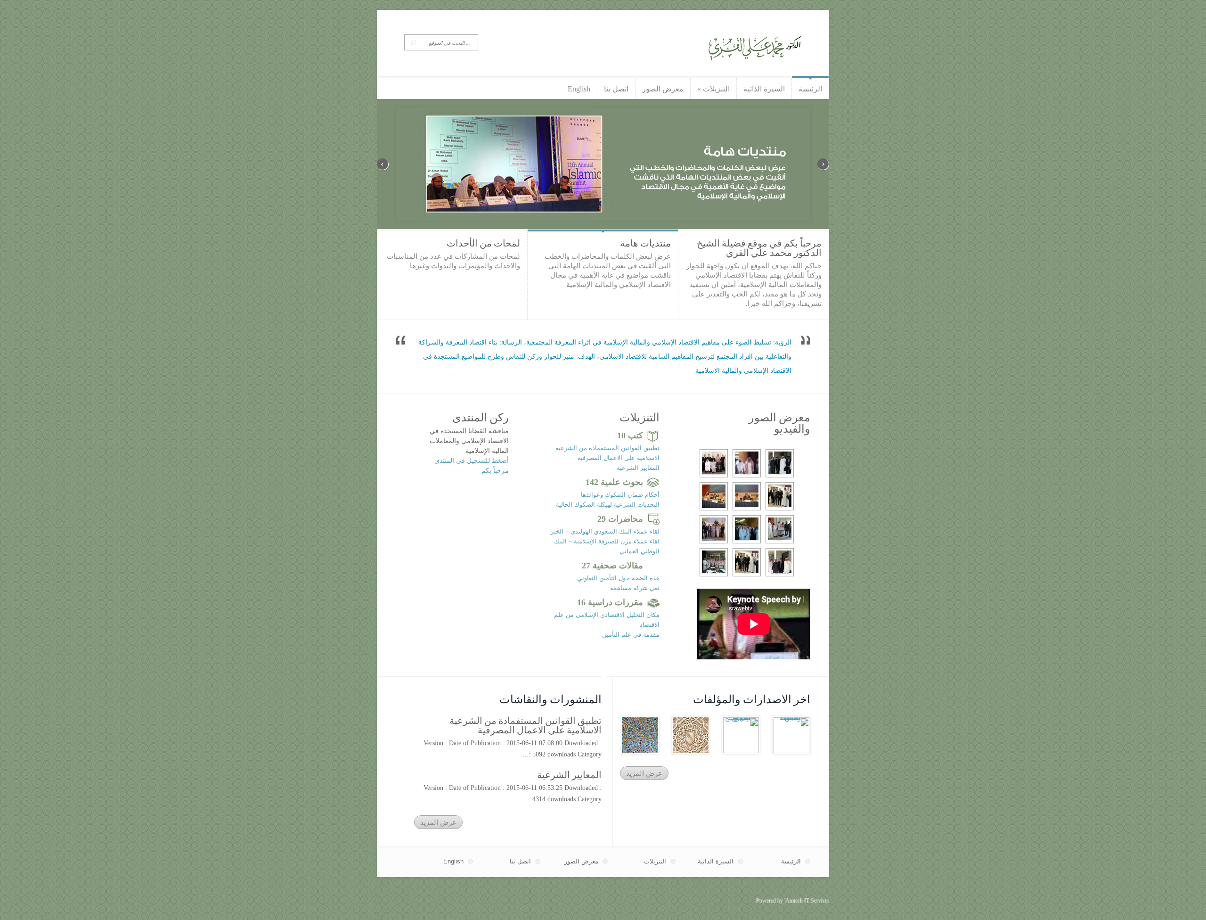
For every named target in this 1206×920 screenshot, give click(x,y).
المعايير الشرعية (638, 467)
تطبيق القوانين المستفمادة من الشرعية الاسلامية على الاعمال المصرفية (525, 725)
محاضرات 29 (620, 519)
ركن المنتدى (480, 418)
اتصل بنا (520, 861)
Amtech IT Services (807, 900)
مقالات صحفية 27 (612, 565)
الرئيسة (791, 861)
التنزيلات (639, 418)
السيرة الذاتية (715, 861)
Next (823, 164)
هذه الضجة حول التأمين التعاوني (618, 578)
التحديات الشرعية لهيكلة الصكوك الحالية (608, 504)
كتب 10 (630, 435)
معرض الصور (581, 861)
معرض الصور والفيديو (779, 423)
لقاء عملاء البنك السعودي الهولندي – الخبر (605, 531)
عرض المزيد (438, 822)
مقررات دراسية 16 (610, 602)
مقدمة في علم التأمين (631, 634)
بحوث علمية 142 (614, 482)
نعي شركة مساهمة (635, 587)
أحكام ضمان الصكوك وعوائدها (620, 494)
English (453, 861)
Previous (383, 164)
